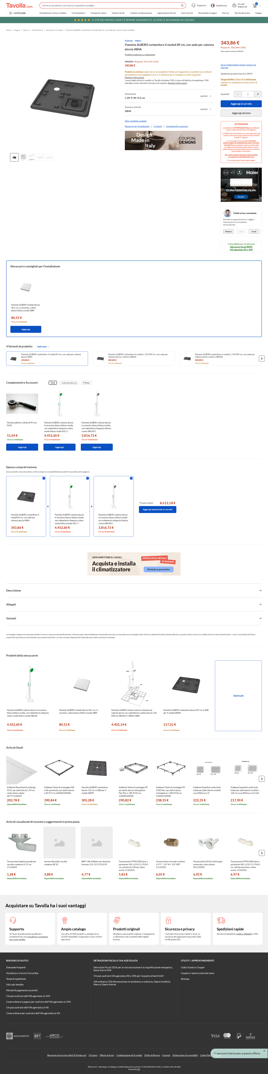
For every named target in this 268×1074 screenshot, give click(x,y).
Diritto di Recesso (152, 1055)
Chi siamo (93, 1055)
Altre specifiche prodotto (136, 121)
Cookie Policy (206, 1055)
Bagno (17, 30)
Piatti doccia (37, 30)
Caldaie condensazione (141, 13)
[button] (262, 358)
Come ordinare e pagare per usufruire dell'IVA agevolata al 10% (38, 1001)
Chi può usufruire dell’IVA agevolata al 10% (28, 996)
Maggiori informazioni (134, 77)
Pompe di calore (98, 13)
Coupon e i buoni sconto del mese (197, 973)
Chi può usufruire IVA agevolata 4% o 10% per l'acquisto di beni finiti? (129, 975)
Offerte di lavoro (107, 1055)
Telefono (228, 231)
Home (8, 30)
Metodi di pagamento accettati (22, 990)
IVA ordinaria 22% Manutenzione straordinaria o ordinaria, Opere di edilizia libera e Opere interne (132, 983)
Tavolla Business (242, 13)
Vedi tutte (42, 346)
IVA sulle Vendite (15, 984)
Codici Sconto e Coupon (193, 967)
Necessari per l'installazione (137, 126)
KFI (138, 1069)
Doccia (225, 13)
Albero (138, 40)
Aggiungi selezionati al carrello (157, 509)
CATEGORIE (20, 13)
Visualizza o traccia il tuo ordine (22, 973)
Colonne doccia (69, 382)
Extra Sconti (187, 13)
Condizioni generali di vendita (129, 1055)
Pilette (86, 382)
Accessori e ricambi (54, 30)
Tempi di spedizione (16, 978)
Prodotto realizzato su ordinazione (140, 54)
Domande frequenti (16, 967)
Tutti (53, 382)
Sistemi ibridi (118, 13)
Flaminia (129, 40)
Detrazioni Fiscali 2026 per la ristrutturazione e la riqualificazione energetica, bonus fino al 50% (133, 969)
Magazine (260, 13)
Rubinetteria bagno (207, 13)
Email (254, 231)
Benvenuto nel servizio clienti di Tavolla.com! (67, 1055)
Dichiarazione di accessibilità (185, 1055)
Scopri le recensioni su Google (143, 20)
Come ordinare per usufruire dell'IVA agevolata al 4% (33, 1013)
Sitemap (185, 978)
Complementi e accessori (177, 126)
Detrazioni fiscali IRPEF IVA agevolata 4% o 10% (241, 248)
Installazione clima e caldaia (53, 13)
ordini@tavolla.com (246, 157)
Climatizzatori (78, 13)
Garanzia (166, 1055)
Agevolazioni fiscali (166, 13)
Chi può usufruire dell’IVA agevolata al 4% (27, 1007)
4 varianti (157, 126)
